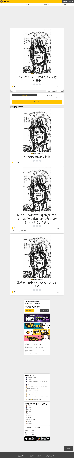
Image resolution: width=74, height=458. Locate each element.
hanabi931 (29, 405)
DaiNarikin (29, 409)
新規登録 (65, 1)
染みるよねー (15, 230)
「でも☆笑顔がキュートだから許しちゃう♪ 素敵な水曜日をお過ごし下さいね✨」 (37, 387)
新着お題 (38, 456)
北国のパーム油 (59, 97)
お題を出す (46, 4)
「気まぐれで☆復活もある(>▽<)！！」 (35, 390)
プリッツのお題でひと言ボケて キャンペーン (34, 349)
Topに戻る (69, 448)
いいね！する (30, 431)
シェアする (13, 91)
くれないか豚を (30, 415)
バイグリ (29, 407)
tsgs (28, 413)
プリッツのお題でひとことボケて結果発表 (34, 347)
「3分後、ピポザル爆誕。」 (32, 392)
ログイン (71, 1)
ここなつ (29, 421)
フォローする (30, 432)
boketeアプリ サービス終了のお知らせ (33, 344)
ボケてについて (49, 456)
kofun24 (29, 417)
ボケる (27, 4)
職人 (65, 4)
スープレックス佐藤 (31, 419)
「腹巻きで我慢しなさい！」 (33, 377)
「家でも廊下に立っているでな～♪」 (34, 384)
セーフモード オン (29, 310)
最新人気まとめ (31, 456)
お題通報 (54, 91)
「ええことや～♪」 (31, 379)
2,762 (16, 163)
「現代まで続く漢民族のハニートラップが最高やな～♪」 (37, 382)
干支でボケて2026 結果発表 (31, 352)
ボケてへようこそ (44, 310)
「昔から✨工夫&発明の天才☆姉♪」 (34, 399)
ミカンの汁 (23, 230)
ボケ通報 (48, 91)
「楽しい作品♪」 (30, 394)
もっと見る (37, 101)
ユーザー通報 (60, 91)
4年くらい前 (59, 86)
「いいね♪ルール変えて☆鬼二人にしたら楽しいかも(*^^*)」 (37, 396)
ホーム (9, 4)
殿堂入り (20, 456)
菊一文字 (29, 411)
